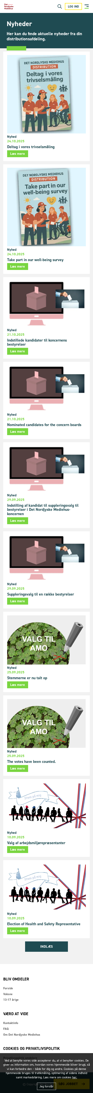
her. (74, 1077)
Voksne (8, 994)
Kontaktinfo (10, 1023)
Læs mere (17, 153)
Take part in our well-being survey (35, 259)
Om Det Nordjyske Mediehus (21, 1035)
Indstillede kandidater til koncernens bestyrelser (37, 342)
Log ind (73, 7)
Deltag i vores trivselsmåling (31, 146)
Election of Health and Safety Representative (43, 924)
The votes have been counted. (31, 761)
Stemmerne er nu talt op (27, 678)
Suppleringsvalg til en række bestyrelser (40, 594)
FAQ (6, 1029)
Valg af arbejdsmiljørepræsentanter (36, 842)
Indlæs (46, 946)
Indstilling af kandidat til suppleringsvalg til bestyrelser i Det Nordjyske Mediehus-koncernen (43, 510)
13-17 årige (11, 1000)
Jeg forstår (46, 1086)
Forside (8, 988)
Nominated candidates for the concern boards (44, 424)
